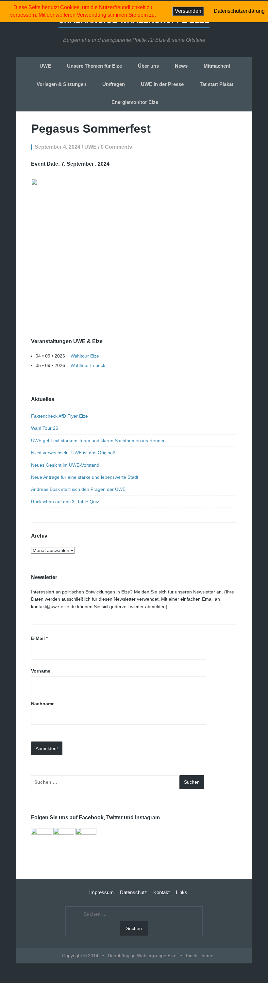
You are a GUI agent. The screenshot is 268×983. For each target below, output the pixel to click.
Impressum (101, 892)
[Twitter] (63, 838)
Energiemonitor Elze (134, 102)
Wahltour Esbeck (88, 365)
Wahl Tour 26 (44, 428)
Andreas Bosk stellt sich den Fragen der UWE (78, 489)
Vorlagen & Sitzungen (61, 84)
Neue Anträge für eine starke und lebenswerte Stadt (84, 477)
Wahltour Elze (85, 355)
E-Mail (39, 638)
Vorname (40, 671)
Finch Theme (199, 955)
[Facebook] (41, 838)
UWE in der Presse (162, 84)
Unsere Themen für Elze (94, 66)
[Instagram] (85, 838)
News (181, 66)
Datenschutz (133, 892)
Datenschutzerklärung (239, 11)
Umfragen (113, 84)
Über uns (148, 66)
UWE (45, 66)
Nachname (43, 703)
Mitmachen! (217, 66)
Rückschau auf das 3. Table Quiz (65, 501)
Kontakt (161, 892)
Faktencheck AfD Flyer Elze (59, 416)
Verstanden (188, 11)
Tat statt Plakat (216, 84)
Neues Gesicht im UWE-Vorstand (65, 465)
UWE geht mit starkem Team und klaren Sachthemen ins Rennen (98, 440)
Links (181, 892)
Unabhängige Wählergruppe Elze (142, 955)
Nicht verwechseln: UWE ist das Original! (73, 452)
